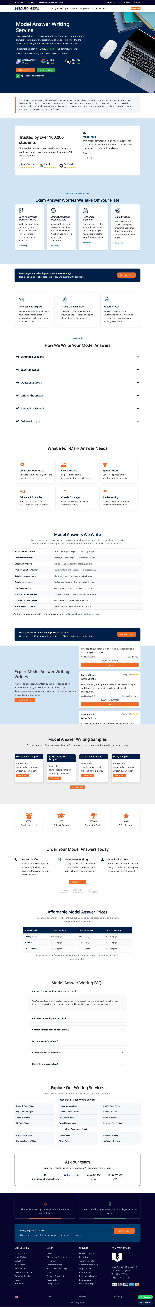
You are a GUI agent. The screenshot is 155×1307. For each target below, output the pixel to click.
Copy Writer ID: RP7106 (110, 693)
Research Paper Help (88, 1253)
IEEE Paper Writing (110, 1117)
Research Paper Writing (25, 1106)
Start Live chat (73, 1175)
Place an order (126, 275)
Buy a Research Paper (24, 1112)
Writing (53, 8)
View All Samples (77, 787)
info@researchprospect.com (52, 2)
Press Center (20, 1264)
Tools (93, 8)
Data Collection (85, 1280)
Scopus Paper (85, 1268)
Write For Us (20, 1268)
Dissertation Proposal (88, 1276)
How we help (22, 246)
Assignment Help (86, 1261)
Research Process (54, 1264)
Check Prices (77, 882)
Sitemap (18, 1280)
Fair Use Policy (21, 1253)
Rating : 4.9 (126, 707)
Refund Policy (20, 1257)
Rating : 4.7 (126, 668)
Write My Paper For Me (111, 1106)
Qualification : (86, 650)
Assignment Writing (110, 1135)
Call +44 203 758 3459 (25, 2)
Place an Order (25, 70)
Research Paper (53, 1280)
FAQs (130, 2)
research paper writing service (83, 614)
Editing (63, 8)
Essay (49, 1253)
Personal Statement (55, 1276)
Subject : (128, 650)
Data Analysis (85, 1272)
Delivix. (82, 1303)
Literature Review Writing (26, 1141)
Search (112, 2)
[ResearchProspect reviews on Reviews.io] (75, 61)
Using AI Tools (53, 1283)
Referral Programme (23, 1272)
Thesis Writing (64, 1141)
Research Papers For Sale (69, 1112)
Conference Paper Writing (112, 1123)
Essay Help (83, 1257)
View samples (22, 775)
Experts (73, 8)
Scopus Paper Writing (67, 1117)
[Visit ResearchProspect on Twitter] (17, 1284)
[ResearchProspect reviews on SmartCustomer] (26, 61)
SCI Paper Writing (23, 1117)
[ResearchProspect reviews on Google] (51, 61)
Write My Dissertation (88, 1264)
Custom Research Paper (68, 1106)
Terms (49, 1297)
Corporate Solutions (23, 1276)
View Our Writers (25, 700)
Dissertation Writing (24, 1135)
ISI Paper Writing (22, 1123)
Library (102, 8)
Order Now (135, 8)
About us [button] (120, 2)
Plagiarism (51, 1261)
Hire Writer (110, 658)
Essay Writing (64, 1135)
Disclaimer (83, 1297)
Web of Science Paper (67, 1123)
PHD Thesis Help (86, 1283)
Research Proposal (110, 1112)
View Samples (46, 70)
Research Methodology (57, 1268)
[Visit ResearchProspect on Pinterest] (22, 1284)
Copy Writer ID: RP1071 (110, 654)
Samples (83, 8)
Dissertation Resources (57, 1257)
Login (137, 2)
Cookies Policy (117, 1297)
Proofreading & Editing (111, 1141)
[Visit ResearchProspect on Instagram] (20, 1284)
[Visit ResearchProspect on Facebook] (15, 1284)
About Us (18, 1261)
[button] (17, 1297)
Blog (49, 1272)
